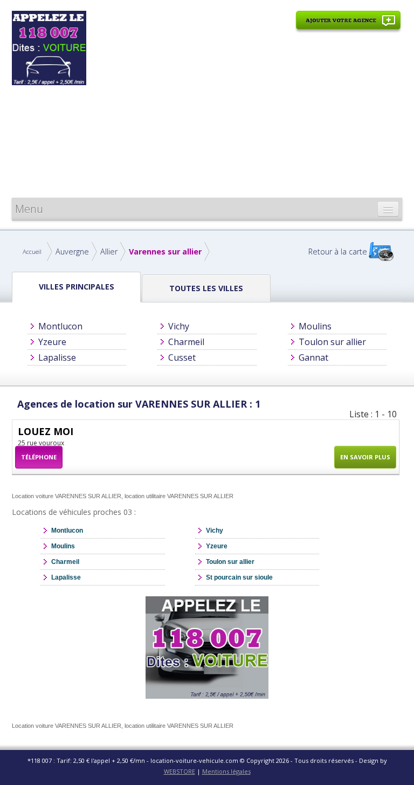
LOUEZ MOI (45, 431)
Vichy (178, 326)
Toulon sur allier (332, 342)
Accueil (32, 251)
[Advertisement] (246, 117)
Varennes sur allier (165, 251)
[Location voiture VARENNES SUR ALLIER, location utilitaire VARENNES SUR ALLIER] (49, 47)
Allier (109, 251)
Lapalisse (57, 357)
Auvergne (72, 251)
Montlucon (60, 326)
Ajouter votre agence (348, 26)
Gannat (313, 357)
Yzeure (52, 342)
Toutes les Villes (206, 288)
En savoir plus (365, 457)
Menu (29, 209)
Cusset (182, 357)
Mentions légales (226, 771)
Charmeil (186, 342)
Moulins (315, 326)
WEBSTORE (179, 771)
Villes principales (76, 286)
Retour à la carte (337, 251)
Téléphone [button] (39, 457)
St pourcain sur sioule (239, 577)
